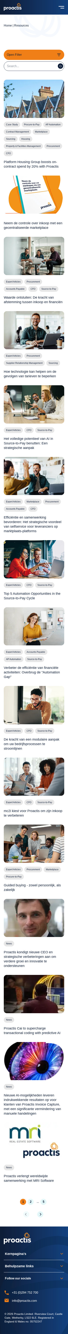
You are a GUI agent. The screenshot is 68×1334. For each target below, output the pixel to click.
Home (8, 25)
